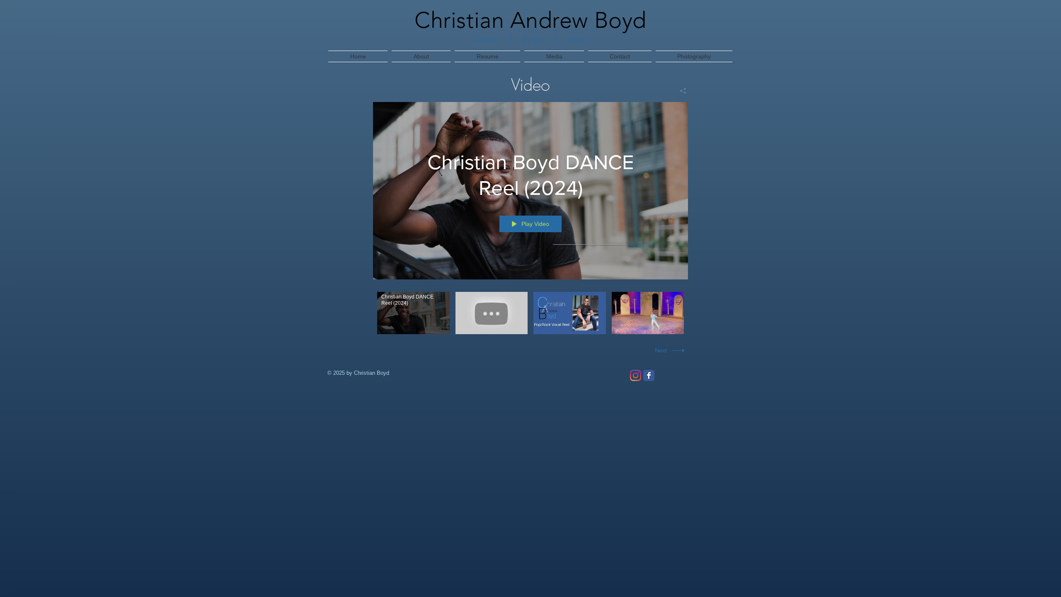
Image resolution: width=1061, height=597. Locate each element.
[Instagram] (635, 375)
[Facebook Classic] (648, 375)
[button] (554, 56)
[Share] (680, 91)
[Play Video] (413, 313)
